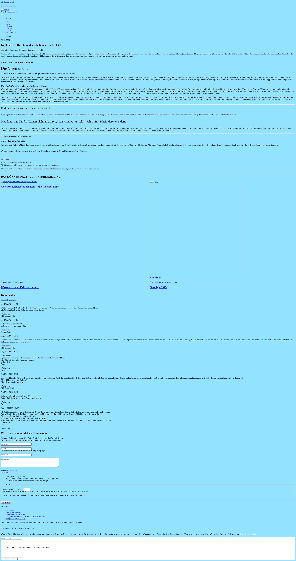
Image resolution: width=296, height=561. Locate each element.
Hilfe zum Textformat (9, 470)
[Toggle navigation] (2, 14)
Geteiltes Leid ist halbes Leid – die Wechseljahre (30, 186)
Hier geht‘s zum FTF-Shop (15, 519)
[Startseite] (5, 10)
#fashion (9, 28)
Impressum (10, 510)
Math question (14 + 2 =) (12, 489)
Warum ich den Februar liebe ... (20, 287)
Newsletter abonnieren (9, 12)
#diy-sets (9, 26)
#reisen (8, 30)
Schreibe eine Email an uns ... (16, 514)
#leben (8, 22)
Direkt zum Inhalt (7, 2)
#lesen (8, 24)
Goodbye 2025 (158, 287)
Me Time (155, 277)
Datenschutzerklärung (56, 440)
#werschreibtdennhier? (9, 6)
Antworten (6, 314)
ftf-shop (8, 18)
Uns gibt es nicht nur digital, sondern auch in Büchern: (25, 517)
